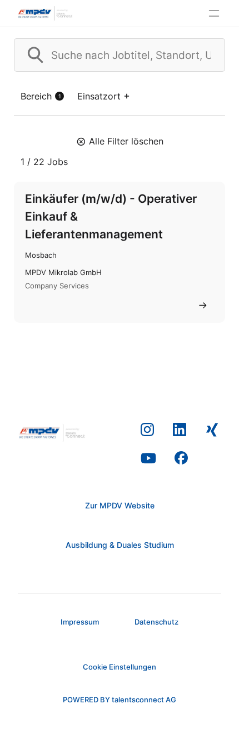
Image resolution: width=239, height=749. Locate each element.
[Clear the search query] (207, 55)
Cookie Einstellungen (119, 666)
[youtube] (148, 458)
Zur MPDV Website (120, 505)
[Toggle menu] (214, 13)
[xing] (212, 430)
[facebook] (181, 458)
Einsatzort (99, 96)
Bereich (41, 96)
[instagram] (148, 430)
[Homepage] (45, 13)
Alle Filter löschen (126, 141)
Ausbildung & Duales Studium (120, 545)
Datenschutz (156, 621)
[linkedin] (180, 430)
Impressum (80, 621)
